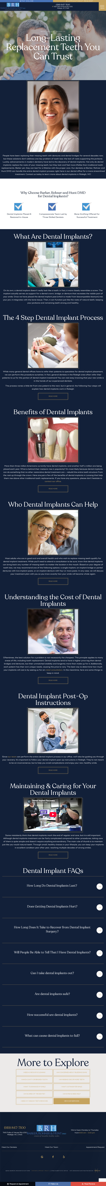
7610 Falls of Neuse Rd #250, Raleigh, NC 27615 (15, 1133)
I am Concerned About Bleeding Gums (72, 1072)
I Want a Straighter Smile (71, 1087)
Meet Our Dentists (9, 1147)
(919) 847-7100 (63, 5)
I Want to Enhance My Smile (34, 1087)
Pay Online (27, 1)
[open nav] (102, 6)
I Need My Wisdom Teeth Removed (34, 1101)
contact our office (53, 481)
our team (12, 757)
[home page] (13, 6)
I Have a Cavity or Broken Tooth (34, 1079)
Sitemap (34, 1170)
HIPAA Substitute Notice (59, 1170)
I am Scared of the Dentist (34, 1094)
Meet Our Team (51, 1147)
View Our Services (71, 1101)
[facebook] (53, 1157)
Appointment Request (80, 1)
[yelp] (64, 1157)
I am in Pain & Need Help (71, 1094)
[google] (42, 1157)
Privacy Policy (44, 1170)
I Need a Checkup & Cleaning (34, 1072)
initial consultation (54, 670)
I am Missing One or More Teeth (71, 1079)
